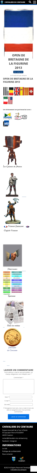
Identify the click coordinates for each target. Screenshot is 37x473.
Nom (7, 397)
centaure (24, 75)
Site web (7, 404)
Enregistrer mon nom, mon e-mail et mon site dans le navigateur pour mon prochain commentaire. (19, 410)
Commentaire (18, 377)
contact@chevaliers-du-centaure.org (14, 438)
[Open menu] (35, 2)
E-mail (7, 401)
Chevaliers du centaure (15, 2)
